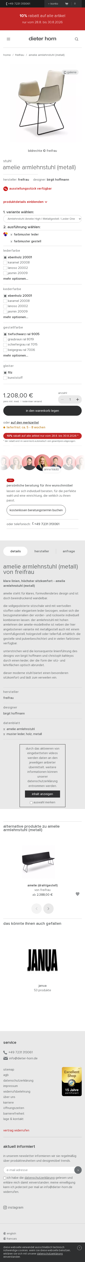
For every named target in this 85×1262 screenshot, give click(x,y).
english (11, 1233)
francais (12, 1238)
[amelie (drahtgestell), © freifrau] (42, 877)
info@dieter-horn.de (23, 1058)
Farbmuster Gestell (26, 241)
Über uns (9, 1097)
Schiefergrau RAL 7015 (23, 344)
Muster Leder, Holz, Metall (23, 734)
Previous (36, 908)
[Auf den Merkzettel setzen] (77, 894)
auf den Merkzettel (25, 422)
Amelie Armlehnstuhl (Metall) (47, 55)
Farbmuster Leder (25, 234)
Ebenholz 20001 (20, 257)
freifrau (19, 55)
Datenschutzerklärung (18, 1080)
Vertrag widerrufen (16, 1130)
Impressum (10, 1086)
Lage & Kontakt (13, 1119)
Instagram (15, 1207)
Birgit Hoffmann (58, 179)
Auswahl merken (44, 802)
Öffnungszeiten (13, 1108)
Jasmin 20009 (18, 273)
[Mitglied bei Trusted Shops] (72, 1082)
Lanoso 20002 (18, 268)
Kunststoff (15, 377)
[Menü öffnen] (8, 39)
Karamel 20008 (19, 262)
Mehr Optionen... (15, 278)
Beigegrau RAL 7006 (21, 350)
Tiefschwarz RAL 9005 (23, 334)
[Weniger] (62, 399)
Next (48, 908)
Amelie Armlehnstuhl (20, 729)
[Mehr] (77, 399)
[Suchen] (76, 39)
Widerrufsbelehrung (16, 1091)
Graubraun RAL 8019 (21, 339)
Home (7, 55)
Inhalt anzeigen (42, 794)
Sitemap (8, 1069)
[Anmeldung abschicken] (78, 1170)
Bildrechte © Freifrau (42, 150)
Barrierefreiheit (13, 1113)
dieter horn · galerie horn (43, 39)
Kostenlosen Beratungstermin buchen (36, 510)
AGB (6, 1075)
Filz (10, 372)
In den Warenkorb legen (42, 410)
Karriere (8, 1102)
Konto (54, 3)
